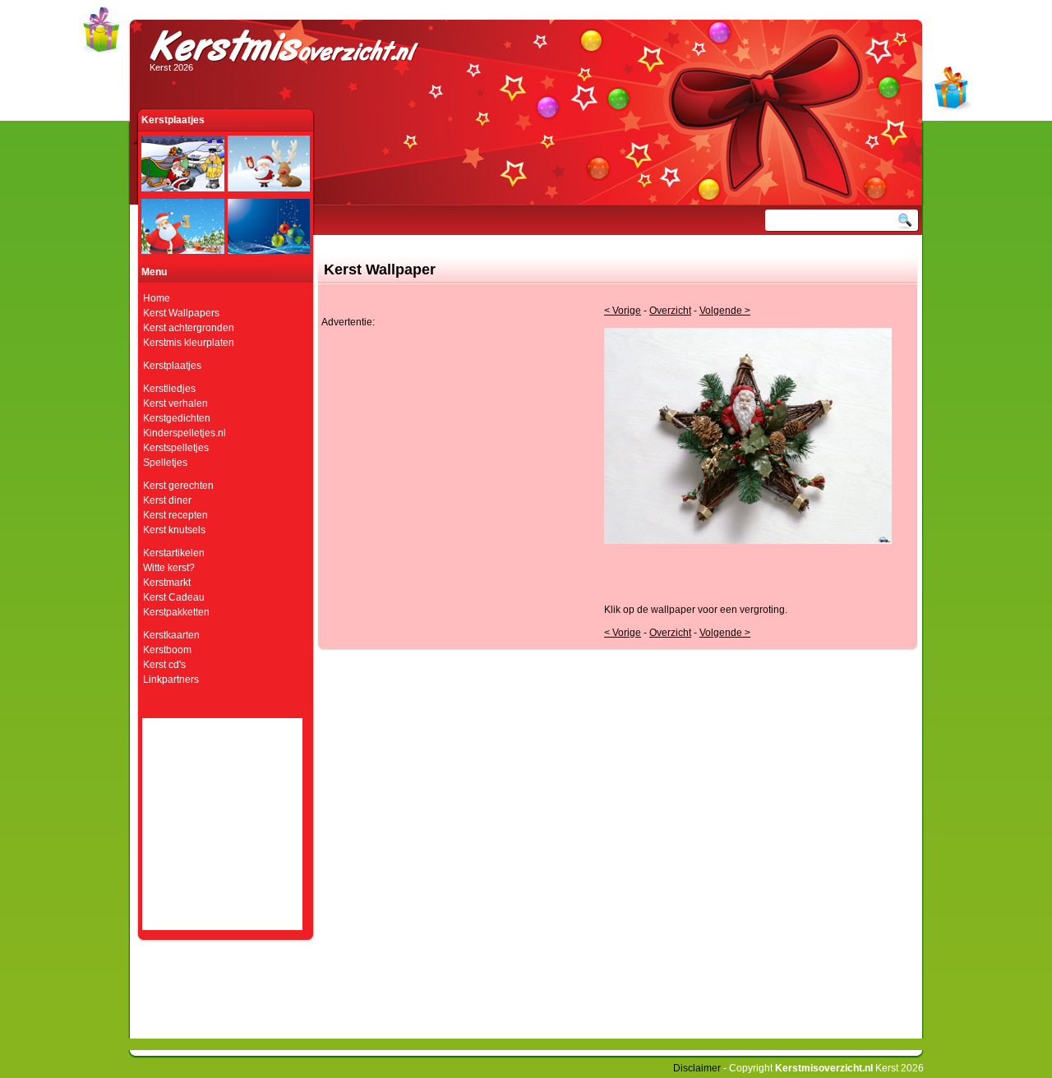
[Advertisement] (459, 443)
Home (156, 298)
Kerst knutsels (174, 530)
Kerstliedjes (169, 388)
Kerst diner (167, 500)
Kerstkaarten (171, 635)
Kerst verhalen (175, 403)
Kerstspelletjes (176, 448)
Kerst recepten (175, 515)
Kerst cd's (164, 664)
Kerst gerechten (178, 485)
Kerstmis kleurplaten (188, 342)
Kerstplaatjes (172, 365)
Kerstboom (167, 650)
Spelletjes (165, 462)
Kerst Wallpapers (181, 313)
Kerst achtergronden (188, 328)
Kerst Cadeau (174, 597)
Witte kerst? (169, 568)
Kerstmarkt (167, 582)
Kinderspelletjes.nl (184, 433)
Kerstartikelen (174, 553)
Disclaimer (697, 1068)
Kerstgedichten (176, 418)
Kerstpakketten (176, 612)
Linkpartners (171, 679)
